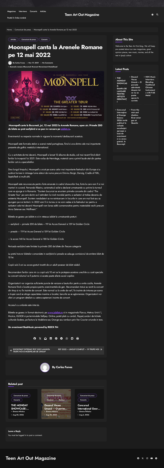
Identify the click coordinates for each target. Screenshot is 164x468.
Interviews (23, 11)
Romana (61, 400)
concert (35, 67)
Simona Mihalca (19, 411)
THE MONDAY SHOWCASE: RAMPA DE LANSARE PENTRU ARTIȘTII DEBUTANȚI (122, 90)
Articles (43, 11)
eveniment (44, 67)
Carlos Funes (64, 367)
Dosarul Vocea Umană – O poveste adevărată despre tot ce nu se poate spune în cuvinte (136, 89)
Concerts (33, 11)
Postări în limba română (16, 17)
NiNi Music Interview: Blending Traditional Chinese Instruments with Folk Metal (150, 86)
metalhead (53, 67)
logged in (22, 435)
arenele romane (17, 67)
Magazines (11, 11)
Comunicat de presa (29, 39)
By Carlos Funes (19, 63)
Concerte (17, 400)
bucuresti (27, 67)
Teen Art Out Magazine (82, 14)
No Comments (47, 63)
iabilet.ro (65, 129)
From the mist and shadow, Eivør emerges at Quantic (136, 116)
